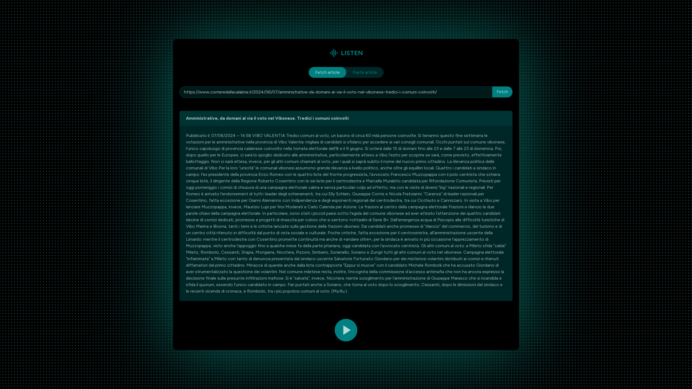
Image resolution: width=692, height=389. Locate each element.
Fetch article (327, 72)
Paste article (365, 72)
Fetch (502, 91)
